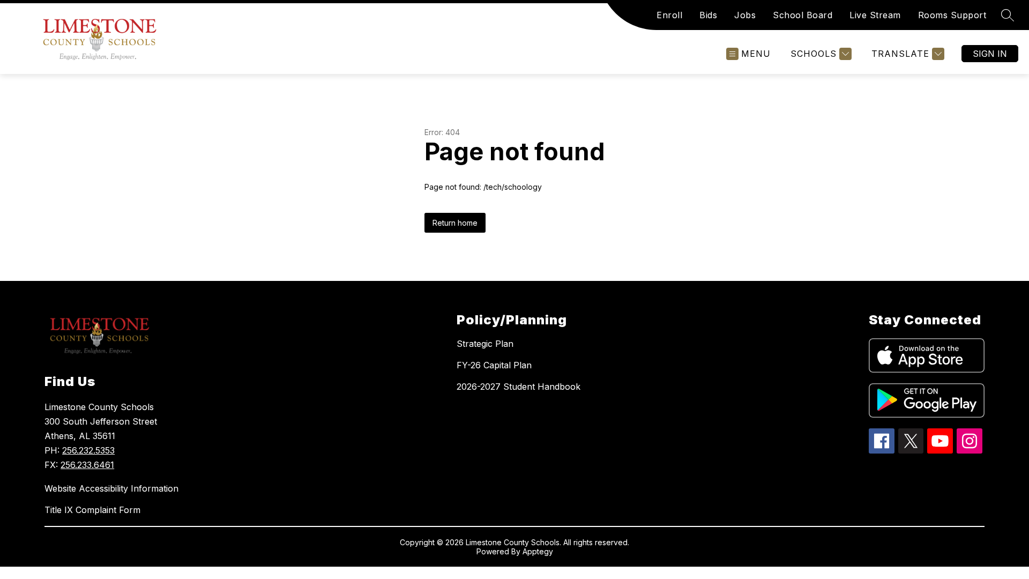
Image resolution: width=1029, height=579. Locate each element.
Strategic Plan (485, 343)
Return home (455, 222)
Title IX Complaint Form (92, 509)
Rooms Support (952, 15)
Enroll (669, 15)
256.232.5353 (88, 450)
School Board (802, 15)
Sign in (990, 53)
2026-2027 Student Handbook (518, 386)
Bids (708, 15)
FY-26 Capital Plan (494, 365)
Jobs (745, 15)
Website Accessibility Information (111, 488)
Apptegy (538, 551)
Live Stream (875, 15)
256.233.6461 (87, 464)
